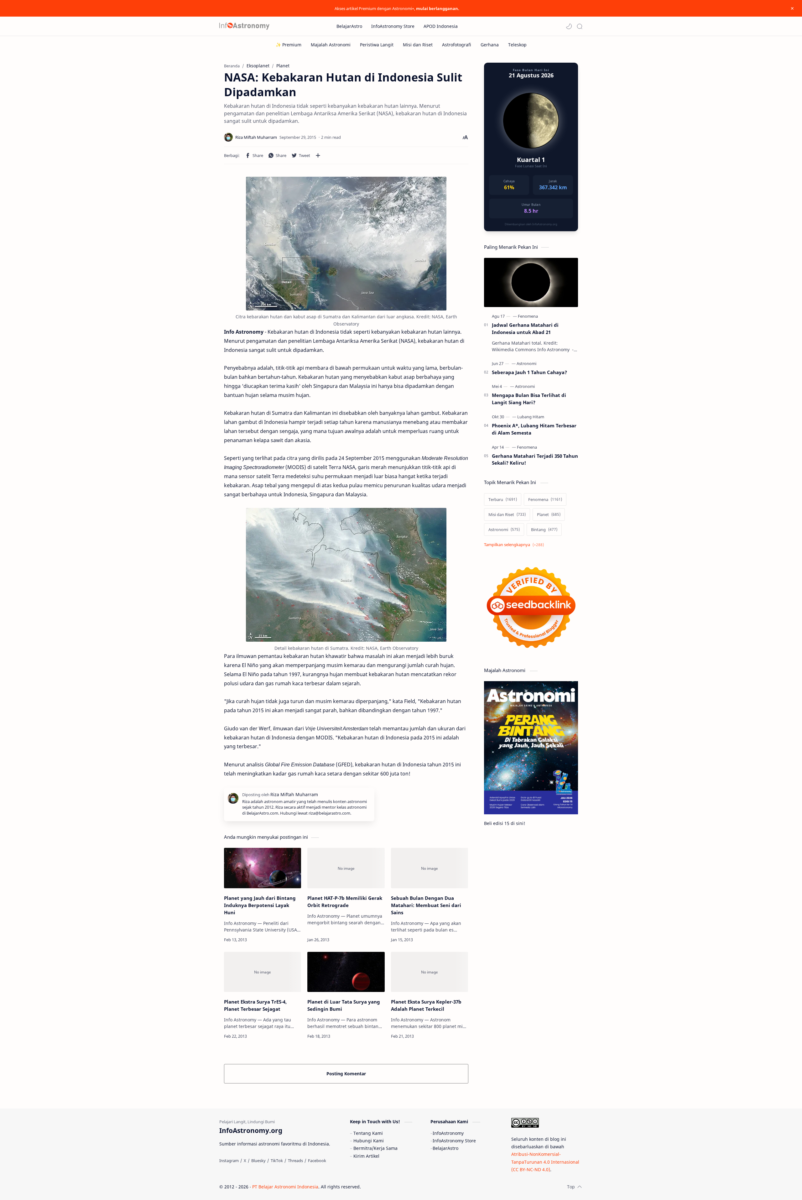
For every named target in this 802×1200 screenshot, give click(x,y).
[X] (245, 1160)
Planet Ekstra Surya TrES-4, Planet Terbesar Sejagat (255, 1005)
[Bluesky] (258, 1160)
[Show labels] (515, 544)
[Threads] (295, 1160)
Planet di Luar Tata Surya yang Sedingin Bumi (343, 1005)
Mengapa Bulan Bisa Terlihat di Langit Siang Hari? (529, 398)
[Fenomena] (528, 316)
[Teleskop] (517, 44)
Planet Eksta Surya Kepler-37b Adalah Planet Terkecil (426, 1005)
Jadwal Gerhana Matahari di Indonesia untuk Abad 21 (525, 328)
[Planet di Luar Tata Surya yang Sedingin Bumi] (345, 972)
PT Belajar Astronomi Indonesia (285, 1187)
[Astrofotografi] (456, 44)
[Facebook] (317, 1160)
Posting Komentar (346, 1074)
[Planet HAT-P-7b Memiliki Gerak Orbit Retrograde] (345, 868)
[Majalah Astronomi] (331, 44)
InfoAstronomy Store (454, 1141)
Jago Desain (403, 1187)
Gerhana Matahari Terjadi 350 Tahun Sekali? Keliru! (535, 459)
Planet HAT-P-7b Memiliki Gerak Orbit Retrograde (344, 901)
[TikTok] (277, 1160)
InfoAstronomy (448, 1133)
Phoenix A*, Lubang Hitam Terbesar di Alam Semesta (534, 429)
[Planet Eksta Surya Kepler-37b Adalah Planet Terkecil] (429, 972)
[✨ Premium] (288, 44)
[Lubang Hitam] (530, 417)
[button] (569, 26)
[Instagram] (229, 1160)
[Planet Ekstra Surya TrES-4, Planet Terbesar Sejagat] (262, 972)
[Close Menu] (792, 8)
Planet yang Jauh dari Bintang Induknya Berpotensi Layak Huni (260, 905)
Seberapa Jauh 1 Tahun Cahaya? (529, 372)
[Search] (579, 26)
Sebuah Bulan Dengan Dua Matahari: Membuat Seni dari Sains (426, 905)
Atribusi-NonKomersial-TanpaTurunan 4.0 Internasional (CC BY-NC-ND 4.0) (545, 1161)
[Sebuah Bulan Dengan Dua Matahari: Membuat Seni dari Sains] (429, 868)
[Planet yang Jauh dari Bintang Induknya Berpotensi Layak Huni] (262, 868)
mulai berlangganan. (437, 8)
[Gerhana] (490, 44)
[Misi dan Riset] (418, 44)
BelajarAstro (445, 1148)
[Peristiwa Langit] (376, 44)
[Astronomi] (526, 363)
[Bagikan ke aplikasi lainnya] (318, 155)
